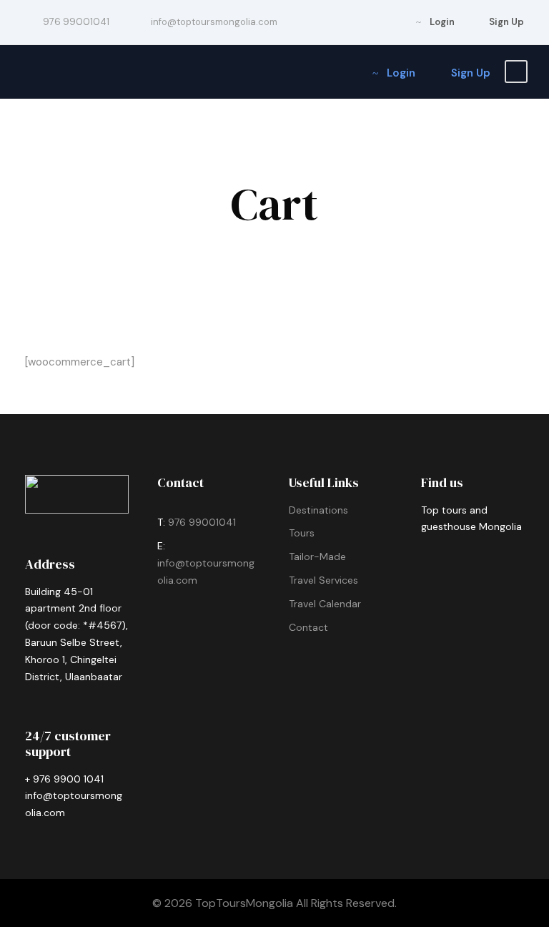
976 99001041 (203, 522)
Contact (308, 627)
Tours (302, 532)
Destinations (318, 510)
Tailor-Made (317, 556)
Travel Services (323, 580)
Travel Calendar (325, 603)
